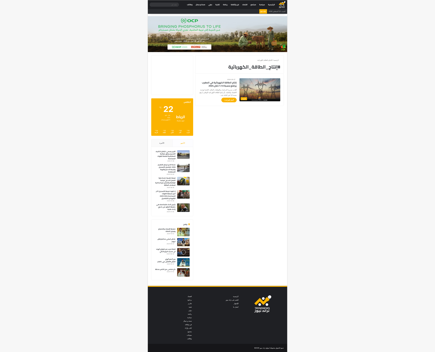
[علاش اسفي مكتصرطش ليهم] (183, 242)
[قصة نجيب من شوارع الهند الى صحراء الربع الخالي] (183, 252)
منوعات (189, 335)
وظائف (189, 4)
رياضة (225, 4)
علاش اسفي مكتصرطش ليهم (166, 240)
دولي (210, 4)
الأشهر (182, 143)
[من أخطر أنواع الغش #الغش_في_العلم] (183, 262)
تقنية (217, 4)
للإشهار (236, 303)
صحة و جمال (200, 4)
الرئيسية (271, 4)
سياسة (262, 4)
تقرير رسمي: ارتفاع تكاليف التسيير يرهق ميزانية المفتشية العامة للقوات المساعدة (165, 155)
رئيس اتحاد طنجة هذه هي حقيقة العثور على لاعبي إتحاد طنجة (165, 207)
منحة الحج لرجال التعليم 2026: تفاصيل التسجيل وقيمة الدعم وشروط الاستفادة (166, 168)
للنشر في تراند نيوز (232, 300)
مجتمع (253, 4)
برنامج (190, 300)
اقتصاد (244, 4)
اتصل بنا (235, 307)
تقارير (190, 303)
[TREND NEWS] (282, 4)
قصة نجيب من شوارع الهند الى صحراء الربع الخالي (165, 250)
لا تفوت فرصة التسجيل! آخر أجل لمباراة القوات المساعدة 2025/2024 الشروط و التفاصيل (165, 195)
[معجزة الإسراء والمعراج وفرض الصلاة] (183, 232)
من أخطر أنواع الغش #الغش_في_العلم (166, 260)
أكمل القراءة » (229, 100)
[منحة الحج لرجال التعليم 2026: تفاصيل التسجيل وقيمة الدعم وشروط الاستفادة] (183, 168)
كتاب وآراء (188, 328)
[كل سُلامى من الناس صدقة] (183, 272)
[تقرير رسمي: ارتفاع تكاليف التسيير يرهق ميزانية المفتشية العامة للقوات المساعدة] (183, 154)
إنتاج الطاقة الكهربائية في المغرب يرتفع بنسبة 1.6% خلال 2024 (219, 84)
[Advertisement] (171, 75)
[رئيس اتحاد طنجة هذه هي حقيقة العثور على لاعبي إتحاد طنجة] (183, 207)
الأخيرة (161, 143)
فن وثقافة (235, 4)
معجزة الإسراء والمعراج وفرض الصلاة (166, 230)
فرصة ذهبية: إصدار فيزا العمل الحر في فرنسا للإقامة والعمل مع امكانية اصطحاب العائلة (165, 182)
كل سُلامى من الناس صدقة (165, 269)
